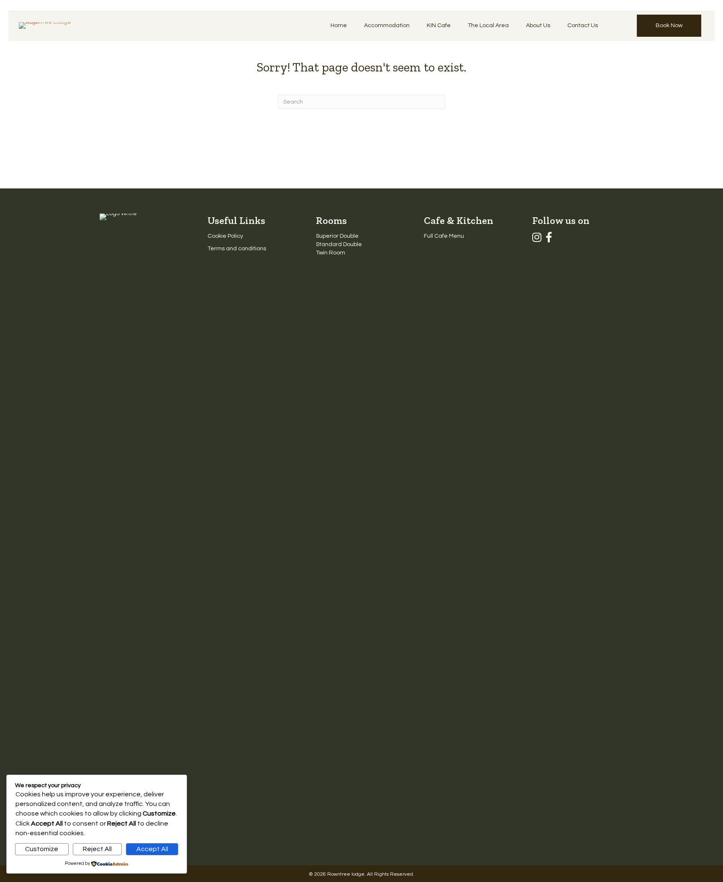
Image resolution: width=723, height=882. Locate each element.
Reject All (97, 849)
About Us (538, 25)
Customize (41, 849)
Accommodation (387, 25)
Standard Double (339, 244)
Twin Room (330, 253)
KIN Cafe (439, 25)
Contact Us (582, 25)
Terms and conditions (237, 249)
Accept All (152, 849)
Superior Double (337, 236)
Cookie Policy (225, 236)
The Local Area (488, 25)
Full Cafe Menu (444, 236)
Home (339, 25)
